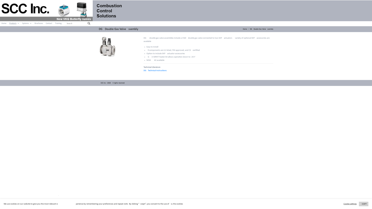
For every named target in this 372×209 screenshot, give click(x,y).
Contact (49, 23)
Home (3, 23)
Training (58, 23)
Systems (25, 23)
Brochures (39, 23)
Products (12, 23)
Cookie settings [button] (350, 204)
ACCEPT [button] (364, 204)
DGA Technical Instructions (155, 71)
